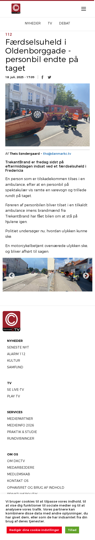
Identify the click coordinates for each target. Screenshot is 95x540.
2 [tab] (24, 285)
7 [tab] (57, 285)
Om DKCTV (16, 461)
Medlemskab (18, 474)
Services (15, 412)
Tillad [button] (72, 530)
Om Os (12, 454)
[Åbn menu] (81, 8)
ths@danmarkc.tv (57, 154)
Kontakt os (17, 481)
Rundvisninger (20, 438)
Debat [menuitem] (64, 23)
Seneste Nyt (18, 347)
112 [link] (8, 34)
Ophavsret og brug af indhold (35, 488)
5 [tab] (44, 285)
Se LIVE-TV (15, 390)
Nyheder (15, 341)
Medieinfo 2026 (20, 425)
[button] (42, 77)
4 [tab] (37, 285)
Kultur (13, 361)
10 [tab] (77, 285)
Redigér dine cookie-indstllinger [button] (34, 530)
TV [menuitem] (50, 23)
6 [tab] (51, 285)
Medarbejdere (20, 468)
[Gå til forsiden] (15, 9)
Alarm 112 (16, 354)
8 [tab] (64, 285)
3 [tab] (31, 285)
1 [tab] (17, 285)
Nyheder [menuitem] (33, 23)
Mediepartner (20, 419)
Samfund (15, 367)
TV (9, 383)
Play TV (13, 396)
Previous (10, 274)
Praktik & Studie (22, 432)
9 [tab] (70, 285)
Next (84, 274)
